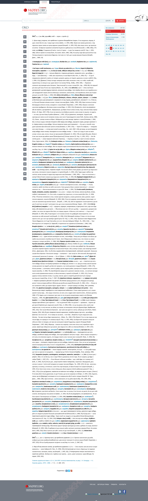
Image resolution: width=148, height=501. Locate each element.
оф (113, 51)
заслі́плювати (58, 399)
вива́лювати (85, 155)
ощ (107, 54)
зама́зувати (80, 384)
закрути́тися (92, 381)
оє (118, 45)
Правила (114, 484)
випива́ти (35, 165)
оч (121, 51)
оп (123, 48)
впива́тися (35, 229)
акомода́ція (55, 62)
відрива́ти (64, 182)
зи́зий (44, 433)
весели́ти (93, 152)
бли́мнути (69, 141)
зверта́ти (35, 411)
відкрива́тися (36, 182)
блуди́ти (48, 144)
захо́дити (47, 409)
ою (109, 54)
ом (116, 48)
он (118, 48)
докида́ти (54, 330)
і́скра (56, 68)
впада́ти (65, 226)
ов (111, 45)
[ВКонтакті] (66, 471)
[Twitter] (69, 471)
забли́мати (77, 330)
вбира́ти (90, 149)
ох (116, 51)
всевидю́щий (50, 231)
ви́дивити (35, 160)
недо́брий (49, 246)
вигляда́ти (78, 157)
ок (111, 48)
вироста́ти (61, 167)
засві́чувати (88, 396)
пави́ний (46, 64)
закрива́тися (58, 381)
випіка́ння (56, 165)
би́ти (72, 95)
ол (113, 48)
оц (118, 51)
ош (123, 51)
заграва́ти (69, 340)
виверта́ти (59, 157)
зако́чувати (43, 347)
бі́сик (50, 97)
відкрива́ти (63, 179)
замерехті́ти (39, 386)
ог (113, 45)
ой (108, 48)
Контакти (122, 484)
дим (62, 298)
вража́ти (81, 229)
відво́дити (35, 179)
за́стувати (85, 399)
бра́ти (68, 149)
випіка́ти (74, 165)
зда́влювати (85, 421)
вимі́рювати (70, 162)
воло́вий (73, 62)
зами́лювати (36, 389)
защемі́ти (65, 409)
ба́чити (77, 68)
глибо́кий (86, 244)
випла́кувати (39, 167)
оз (123, 45)
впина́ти (60, 229)
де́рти (37, 259)
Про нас (92, 484)
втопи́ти (77, 234)
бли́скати (94, 141)
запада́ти (61, 389)
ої (106, 48)
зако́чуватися (36, 349)
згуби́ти (57, 421)
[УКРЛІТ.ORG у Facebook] (124, 491)
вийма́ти (35, 162)
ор (106, 51)
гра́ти (86, 256)
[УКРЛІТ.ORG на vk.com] (120, 491)
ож (121, 45)
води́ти (42, 185)
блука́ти (67, 144)
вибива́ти (47, 155)
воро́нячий (92, 62)
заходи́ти (87, 406)
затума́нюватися (64, 404)
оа (106, 45)
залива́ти (53, 384)
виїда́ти (75, 160)
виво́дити (38, 157)
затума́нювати (36, 406)
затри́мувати (78, 401)
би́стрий (71, 259)
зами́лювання (64, 386)
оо (121, 48)
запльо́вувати (81, 389)
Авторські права (103, 484)
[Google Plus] (71, 471)
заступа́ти (48, 401)
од (116, 45)
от (111, 51)
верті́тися (71, 152)
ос (109, 51)
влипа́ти (85, 182)
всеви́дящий (81, 231)
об (109, 45)
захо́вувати (65, 406)
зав (33, 332)
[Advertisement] (100, 10)
